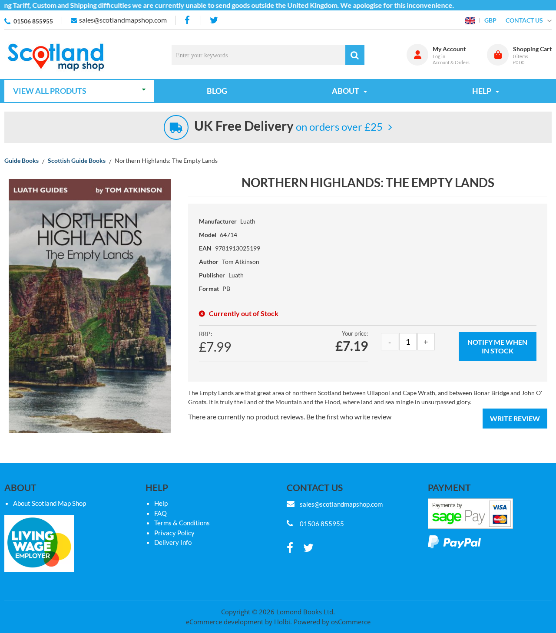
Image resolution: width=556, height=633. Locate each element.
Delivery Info (173, 542)
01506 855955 (33, 21)
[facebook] (188, 20)
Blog (217, 91)
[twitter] (214, 20)
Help (161, 503)
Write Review (515, 418)
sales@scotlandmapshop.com (123, 20)
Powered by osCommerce (332, 621)
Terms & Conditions (182, 523)
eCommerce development (224, 621)
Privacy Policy (174, 533)
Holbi (282, 621)
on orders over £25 (288, 126)
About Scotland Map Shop (49, 503)
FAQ (160, 513)
